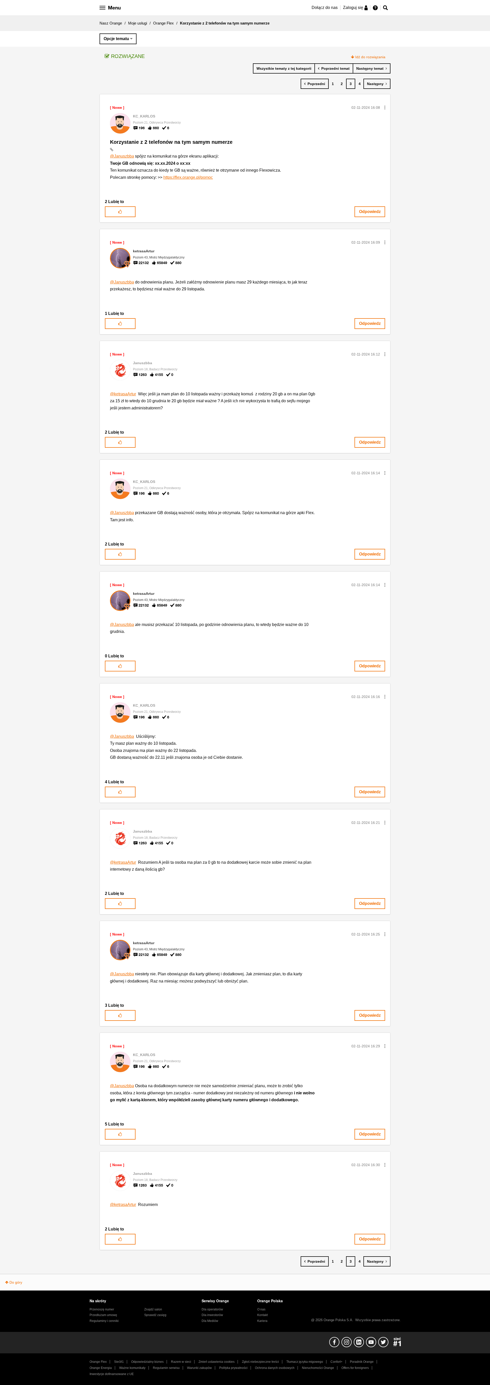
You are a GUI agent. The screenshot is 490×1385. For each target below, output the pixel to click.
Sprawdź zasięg (155, 1315)
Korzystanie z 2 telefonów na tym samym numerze (171, 142)
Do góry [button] (15, 1282)
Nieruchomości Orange (318, 1368)
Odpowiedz (370, 211)
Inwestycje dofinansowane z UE (112, 1374)
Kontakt (262, 1315)
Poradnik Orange (362, 1362)
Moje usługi (137, 23)
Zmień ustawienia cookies (217, 1362)
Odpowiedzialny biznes (147, 1362)
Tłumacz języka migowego (304, 1362)
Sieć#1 (119, 1362)
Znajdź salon (153, 1309)
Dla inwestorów (212, 1315)
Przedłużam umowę (103, 1315)
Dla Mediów (210, 1321)
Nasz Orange (111, 23)
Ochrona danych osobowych (275, 1368)
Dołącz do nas (325, 7)
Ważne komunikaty (132, 1368)
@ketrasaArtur (123, 394)
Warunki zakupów (199, 1368)
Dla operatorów (212, 1309)
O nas (261, 1309)
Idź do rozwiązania (370, 57)
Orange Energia (101, 1368)
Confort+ (336, 1362)
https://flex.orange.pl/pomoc (188, 177)
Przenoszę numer (102, 1309)
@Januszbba (122, 156)
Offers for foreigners (355, 1368)
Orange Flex (163, 23)
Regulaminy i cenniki (104, 1321)
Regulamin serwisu (166, 1368)
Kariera (262, 1321)
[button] (385, 107)
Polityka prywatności (233, 1368)
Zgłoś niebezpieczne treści (260, 1362)
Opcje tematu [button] (116, 39)
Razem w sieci (181, 1362)
